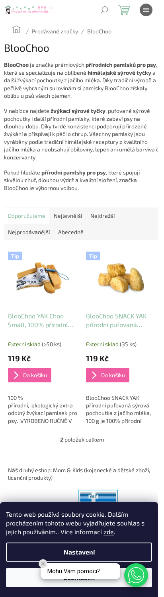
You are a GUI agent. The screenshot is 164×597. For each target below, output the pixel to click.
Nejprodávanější (29, 232)
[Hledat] (104, 10)
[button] (136, 575)
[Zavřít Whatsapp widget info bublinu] (43, 563)
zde (108, 531)
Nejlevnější (68, 215)
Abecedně (71, 232)
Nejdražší (102, 215)
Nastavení (79, 552)
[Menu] (146, 10)
